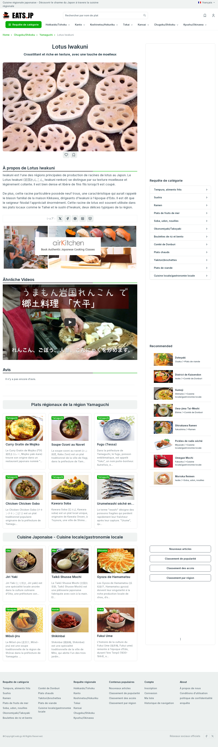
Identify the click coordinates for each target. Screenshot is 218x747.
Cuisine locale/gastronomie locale (54, 710)
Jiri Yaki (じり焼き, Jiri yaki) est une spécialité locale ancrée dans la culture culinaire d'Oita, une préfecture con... (24, 588)
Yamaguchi (46, 34)
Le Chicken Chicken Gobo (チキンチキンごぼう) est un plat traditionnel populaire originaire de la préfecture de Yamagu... (24, 516)
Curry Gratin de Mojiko (23, 444)
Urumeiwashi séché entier (116, 503)
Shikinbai (58, 636)
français (207, 2)
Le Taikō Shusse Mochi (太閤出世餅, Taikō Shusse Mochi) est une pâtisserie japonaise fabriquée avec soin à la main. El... (69, 590)
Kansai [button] (142, 24)
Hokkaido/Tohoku (84, 688)
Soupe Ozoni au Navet (68, 444)
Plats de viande (47, 703)
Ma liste (149, 698)
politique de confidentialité (196, 698)
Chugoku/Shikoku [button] (164, 24)
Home (6, 34)
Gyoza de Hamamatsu (113, 577)
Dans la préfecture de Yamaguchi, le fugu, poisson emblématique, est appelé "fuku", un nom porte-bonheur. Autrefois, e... (115, 457)
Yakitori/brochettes (49, 698)
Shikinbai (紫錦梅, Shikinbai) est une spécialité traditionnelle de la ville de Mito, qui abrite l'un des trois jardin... (68, 649)
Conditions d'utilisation (194, 693)
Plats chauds (46, 693)
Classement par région (180, 577)
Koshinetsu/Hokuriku (86, 698)
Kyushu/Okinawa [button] (193, 24)
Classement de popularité (180, 558)
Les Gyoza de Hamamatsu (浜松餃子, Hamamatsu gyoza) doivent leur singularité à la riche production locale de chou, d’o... (114, 590)
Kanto (77, 693)
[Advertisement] (180, 312)
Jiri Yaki (12, 577)
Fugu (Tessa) (107, 444)
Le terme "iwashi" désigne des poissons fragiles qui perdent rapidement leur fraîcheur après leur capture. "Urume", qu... (115, 516)
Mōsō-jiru (13, 636)
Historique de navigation (159, 703)
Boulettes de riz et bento (17, 717)
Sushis (7, 693)
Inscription (150, 688)
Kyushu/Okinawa (84, 717)
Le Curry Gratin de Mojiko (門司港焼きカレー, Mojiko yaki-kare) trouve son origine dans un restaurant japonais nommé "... (24, 456)
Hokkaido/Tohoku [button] (56, 24)
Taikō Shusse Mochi (66, 577)
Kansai (78, 708)
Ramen (7, 698)
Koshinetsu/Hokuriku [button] (102, 24)
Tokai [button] (126, 24)
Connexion (150, 693)
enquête (185, 703)
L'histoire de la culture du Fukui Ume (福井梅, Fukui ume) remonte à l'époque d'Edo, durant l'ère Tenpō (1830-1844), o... (115, 649)
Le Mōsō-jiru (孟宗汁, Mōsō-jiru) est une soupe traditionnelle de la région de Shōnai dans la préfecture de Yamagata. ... (23, 649)
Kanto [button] (78, 24)
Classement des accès (180, 568)
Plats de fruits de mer (15, 703)
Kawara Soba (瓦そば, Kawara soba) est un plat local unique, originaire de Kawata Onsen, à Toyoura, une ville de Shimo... (69, 515)
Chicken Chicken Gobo (23, 503)
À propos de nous (190, 688)
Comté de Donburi (49, 688)
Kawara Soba (61, 503)
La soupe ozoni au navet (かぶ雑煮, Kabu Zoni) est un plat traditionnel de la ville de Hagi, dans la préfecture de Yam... (69, 456)
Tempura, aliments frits (16, 688)
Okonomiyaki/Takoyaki (16, 712)
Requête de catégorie (25, 24)
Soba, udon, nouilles (15, 708)
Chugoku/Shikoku (25, 34)
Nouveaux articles (180, 548)
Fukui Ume (105, 636)
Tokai (77, 703)
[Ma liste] (73, 154)
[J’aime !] (66, 154)
